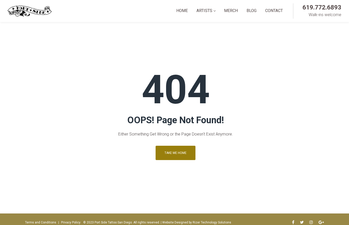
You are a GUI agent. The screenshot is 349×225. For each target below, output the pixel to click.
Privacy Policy (70, 222)
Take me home (176, 153)
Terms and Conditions (40, 222)
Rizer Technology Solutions (212, 222)
